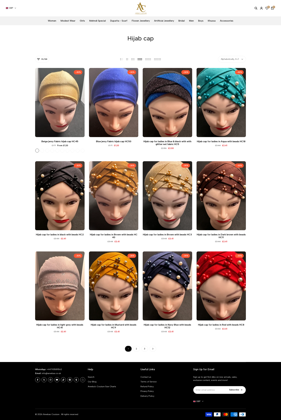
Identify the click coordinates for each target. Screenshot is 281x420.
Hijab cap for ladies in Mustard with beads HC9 (113, 326)
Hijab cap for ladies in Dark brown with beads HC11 (221, 236)
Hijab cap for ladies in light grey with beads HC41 (59, 326)
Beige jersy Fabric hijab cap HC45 (59, 141)
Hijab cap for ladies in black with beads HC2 (60, 234)
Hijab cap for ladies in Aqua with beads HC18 (221, 141)
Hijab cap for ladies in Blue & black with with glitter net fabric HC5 (167, 143)
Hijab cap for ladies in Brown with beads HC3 (167, 234)
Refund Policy (147, 386)
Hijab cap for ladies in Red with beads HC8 (221, 324)
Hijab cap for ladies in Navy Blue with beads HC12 (167, 326)
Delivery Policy (147, 396)
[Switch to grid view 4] (140, 59)
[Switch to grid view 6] (157, 59)
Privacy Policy (147, 391)
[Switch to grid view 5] (148, 59)
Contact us (145, 377)
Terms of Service (148, 381)
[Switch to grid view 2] (127, 59)
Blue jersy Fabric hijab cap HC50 (113, 141)
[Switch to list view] (121, 59)
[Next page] (153, 349)
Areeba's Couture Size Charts (102, 386)
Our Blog (92, 381)
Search (91, 377)
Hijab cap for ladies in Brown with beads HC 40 (113, 236)
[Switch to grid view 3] (133, 59)
